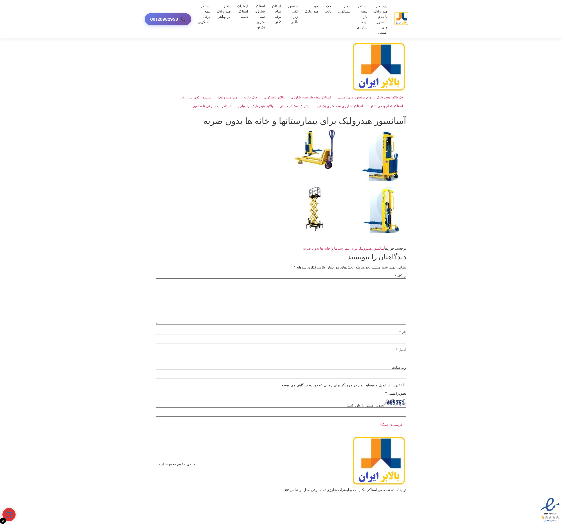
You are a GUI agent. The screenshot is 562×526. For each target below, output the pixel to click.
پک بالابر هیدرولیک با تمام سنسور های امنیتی (380, 19)
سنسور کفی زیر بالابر (293, 14)
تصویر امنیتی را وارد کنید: (365, 405)
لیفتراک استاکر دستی (242, 11)
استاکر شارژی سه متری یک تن (340, 106)
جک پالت (328, 8)
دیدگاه (400, 276)
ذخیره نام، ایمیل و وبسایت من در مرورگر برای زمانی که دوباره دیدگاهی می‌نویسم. (341, 385)
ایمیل (401, 349)
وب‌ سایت (399, 367)
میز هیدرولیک (311, 8)
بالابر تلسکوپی (344, 8)
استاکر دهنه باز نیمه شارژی (311, 97)
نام (402, 332)
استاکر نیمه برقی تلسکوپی (204, 14)
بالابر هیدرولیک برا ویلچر (223, 11)
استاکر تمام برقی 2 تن (276, 14)
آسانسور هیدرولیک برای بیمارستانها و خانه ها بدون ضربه (344, 248)
